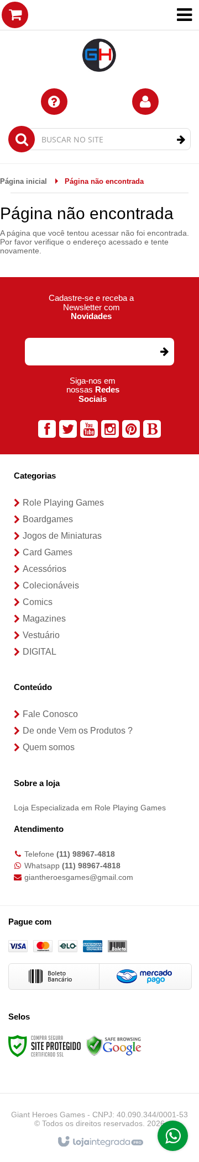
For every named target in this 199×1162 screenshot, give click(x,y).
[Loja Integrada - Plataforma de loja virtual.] (100, 1142)
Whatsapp (72, 865)
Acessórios (44, 569)
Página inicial (23, 181)
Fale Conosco (50, 714)
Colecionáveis (51, 585)
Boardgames (48, 519)
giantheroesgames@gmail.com (78, 877)
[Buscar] (181, 140)
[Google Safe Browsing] (114, 1045)
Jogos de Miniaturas (62, 535)
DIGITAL (39, 651)
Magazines (44, 618)
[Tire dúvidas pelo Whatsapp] (173, 1136)
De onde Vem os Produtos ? (78, 730)
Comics (38, 602)
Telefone (69, 854)
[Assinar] (164, 351)
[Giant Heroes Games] (99, 38)
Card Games (47, 552)
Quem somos (49, 747)
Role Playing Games (63, 502)
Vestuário (41, 635)
